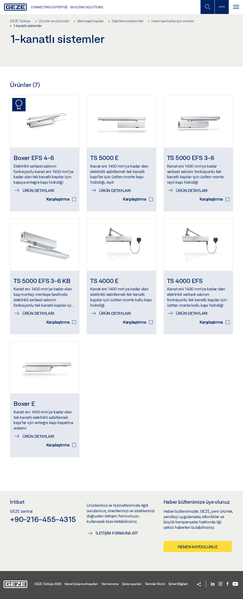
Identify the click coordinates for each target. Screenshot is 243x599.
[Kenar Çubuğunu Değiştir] (222, 7)
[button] (198, 584)
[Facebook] (227, 584)
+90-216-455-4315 (43, 519)
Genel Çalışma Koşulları (81, 584)
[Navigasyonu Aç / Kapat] (236, 7)
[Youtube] (235, 584)
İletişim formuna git (117, 533)
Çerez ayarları (132, 584)
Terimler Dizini (155, 584)
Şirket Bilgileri (178, 584)
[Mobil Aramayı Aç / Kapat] (207, 7)
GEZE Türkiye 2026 (47, 584)
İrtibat (17, 502)
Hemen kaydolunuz (198, 546)
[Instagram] (220, 584)
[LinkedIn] (212, 584)
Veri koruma (110, 584)
